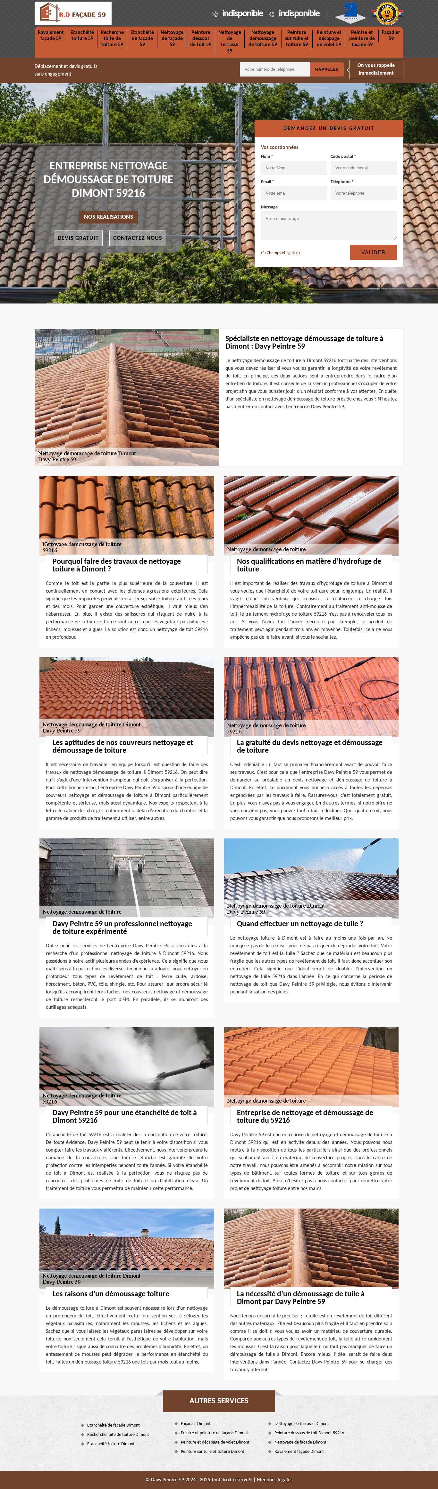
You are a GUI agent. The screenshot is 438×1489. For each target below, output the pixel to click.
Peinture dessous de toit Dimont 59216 (309, 1433)
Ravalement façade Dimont (299, 1451)
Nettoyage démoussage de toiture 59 (262, 38)
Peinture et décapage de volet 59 (329, 38)
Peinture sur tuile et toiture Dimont (212, 1451)
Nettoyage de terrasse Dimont (301, 1423)
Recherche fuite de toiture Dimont (118, 1434)
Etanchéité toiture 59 (82, 35)
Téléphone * (342, 182)
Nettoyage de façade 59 (172, 38)
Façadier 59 (391, 35)
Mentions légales (274, 1480)
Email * (267, 182)
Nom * (267, 156)
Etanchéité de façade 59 (142, 38)
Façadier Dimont (196, 1423)
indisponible (242, 14)
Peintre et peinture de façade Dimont (214, 1433)
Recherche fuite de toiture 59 (112, 38)
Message (269, 207)
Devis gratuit (78, 238)
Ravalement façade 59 (51, 35)
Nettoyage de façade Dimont (300, 1442)
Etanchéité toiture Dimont (111, 1444)
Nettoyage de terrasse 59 (229, 42)
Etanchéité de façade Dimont (113, 1425)
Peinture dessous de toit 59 (200, 38)
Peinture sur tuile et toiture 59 (297, 38)
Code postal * (343, 156)
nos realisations (108, 217)
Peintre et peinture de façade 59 (362, 38)
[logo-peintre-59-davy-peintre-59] (73, 13)
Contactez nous (137, 238)
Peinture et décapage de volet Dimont (215, 1442)
